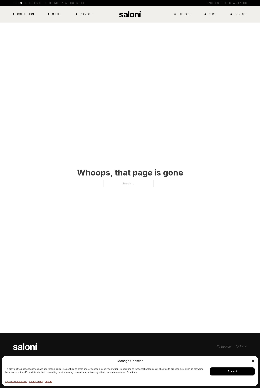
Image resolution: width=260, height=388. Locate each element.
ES (36, 3)
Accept (232, 371)
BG (78, 3)
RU (45, 3)
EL (83, 3)
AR (67, 3)
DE (25, 3)
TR (15, 3)
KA (61, 3)
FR (31, 3)
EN (20, 3)
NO (56, 3)
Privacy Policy (36, 381)
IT (40, 3)
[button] (253, 361)
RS (51, 3)
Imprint (48, 381)
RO (72, 3)
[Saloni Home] (130, 14)
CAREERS (213, 3)
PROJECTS (86, 14)
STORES (226, 3)
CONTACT (241, 14)
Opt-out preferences (16, 381)
